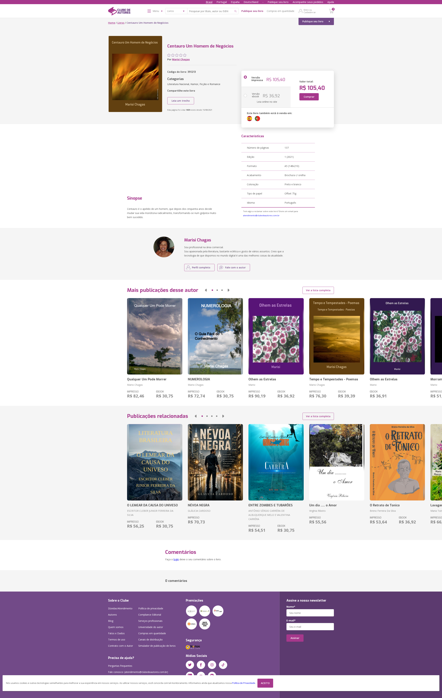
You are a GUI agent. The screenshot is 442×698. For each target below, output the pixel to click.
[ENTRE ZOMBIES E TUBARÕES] (276, 462)
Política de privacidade (150, 608)
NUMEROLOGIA (199, 379)
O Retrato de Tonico (385, 505)
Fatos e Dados (116, 633)
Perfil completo (201, 267)
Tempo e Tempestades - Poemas (333, 379)
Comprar (309, 96)
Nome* (290, 606)
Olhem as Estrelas (262, 379)
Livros (120, 22)
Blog (110, 620)
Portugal (222, 2)
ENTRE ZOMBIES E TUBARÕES (270, 505)
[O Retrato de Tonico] (397, 462)
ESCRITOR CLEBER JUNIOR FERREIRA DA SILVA (150, 513)
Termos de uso (116, 639)
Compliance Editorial (149, 614)
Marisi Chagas (181, 59)
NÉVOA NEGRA (198, 505)
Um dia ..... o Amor (323, 505)
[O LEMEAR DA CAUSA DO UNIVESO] (154, 462)
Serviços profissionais (150, 620)
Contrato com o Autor (120, 645)
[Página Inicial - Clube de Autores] (119, 12)
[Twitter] (190, 665)
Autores (112, 614)
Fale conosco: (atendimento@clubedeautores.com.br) (138, 672)
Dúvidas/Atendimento (120, 608)
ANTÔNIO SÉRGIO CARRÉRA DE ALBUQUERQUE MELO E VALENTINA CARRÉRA (269, 515)
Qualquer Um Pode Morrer (147, 379)
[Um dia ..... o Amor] (336, 462)
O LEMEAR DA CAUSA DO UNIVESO (152, 505)
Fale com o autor (235, 267)
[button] (205, 290)
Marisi (251, 384)
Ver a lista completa (318, 290)
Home (111, 22)
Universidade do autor (150, 627)
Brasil (209, 2)
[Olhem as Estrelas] (276, 336)
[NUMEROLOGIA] (215, 336)
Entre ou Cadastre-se (310, 11)
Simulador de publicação (157, 645)
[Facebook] (201, 665)
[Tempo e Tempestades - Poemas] (336, 336)
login (176, 559)
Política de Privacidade (243, 683)
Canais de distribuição (150, 639)
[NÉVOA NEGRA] (215, 462)
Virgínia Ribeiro (317, 510)
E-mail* (291, 620)
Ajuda (330, 2)
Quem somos (115, 627)
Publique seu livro (278, 2)
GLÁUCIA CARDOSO (199, 510)
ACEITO (265, 683)
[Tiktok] (223, 665)
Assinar (295, 638)
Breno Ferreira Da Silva (383, 510)
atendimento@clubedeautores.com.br (261, 215)
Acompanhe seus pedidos (308, 2)
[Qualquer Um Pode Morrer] (154, 336)
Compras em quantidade (280, 11)
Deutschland (251, 2)
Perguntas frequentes (120, 665)
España (235, 2)
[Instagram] (212, 665)
